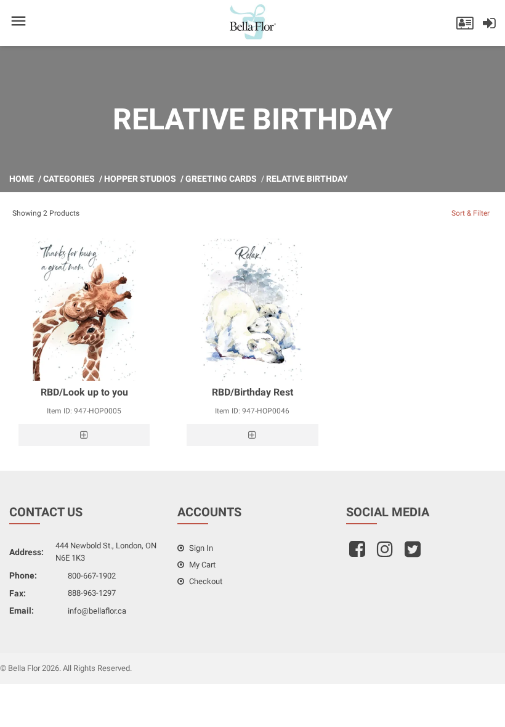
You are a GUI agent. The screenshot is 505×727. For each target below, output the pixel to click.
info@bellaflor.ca (97, 610)
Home (21, 179)
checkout (204, 581)
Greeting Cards (221, 179)
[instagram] (386, 553)
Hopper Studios (140, 179)
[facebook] (358, 553)
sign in (200, 548)
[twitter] (414, 553)
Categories (69, 179)
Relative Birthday (307, 179)
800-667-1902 (92, 575)
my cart (201, 564)
